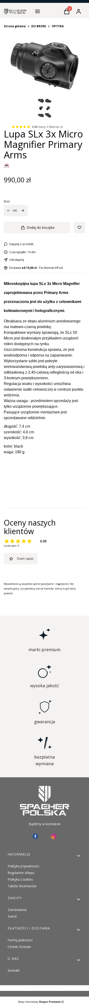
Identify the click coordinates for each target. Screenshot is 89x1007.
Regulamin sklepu (21, 872)
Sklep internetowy (39, 1001)
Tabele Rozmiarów (22, 886)
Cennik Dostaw (19, 946)
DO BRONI (38, 26)
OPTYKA (58, 26)
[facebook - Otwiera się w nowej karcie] (35, 836)
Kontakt (14, 970)
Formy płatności (20, 940)
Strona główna (15, 26)
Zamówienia (17, 909)
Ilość (7, 201)
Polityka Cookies (20, 879)
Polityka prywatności (23, 866)
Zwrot (12, 916)
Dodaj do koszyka (40, 227)
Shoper (57, 988)
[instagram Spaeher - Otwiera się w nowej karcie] (53, 836)
